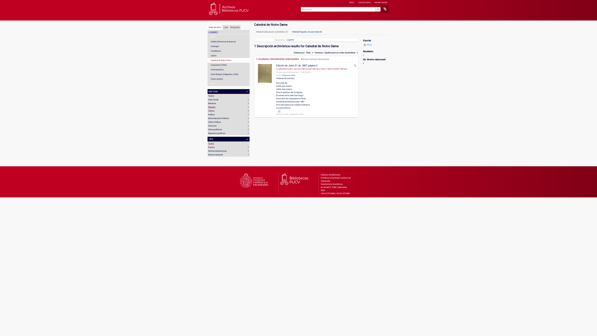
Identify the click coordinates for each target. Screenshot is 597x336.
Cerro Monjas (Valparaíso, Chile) (224, 74)
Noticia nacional (215, 155)
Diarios (211, 147)
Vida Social (213, 99)
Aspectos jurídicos (216, 133)
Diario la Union (289, 75)
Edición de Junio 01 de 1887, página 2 (296, 65)
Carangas (215, 46)
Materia (213, 91)
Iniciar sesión (381, 2)
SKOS (369, 45)
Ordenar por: (299, 52)
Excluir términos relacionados (316, 59)
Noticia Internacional (217, 151)
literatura (212, 103)
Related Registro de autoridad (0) (307, 32)
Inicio (351, 2)
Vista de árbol (215, 27)
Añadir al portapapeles (355, 65)
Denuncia (212, 126)
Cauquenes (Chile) (219, 65)
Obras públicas (215, 129)
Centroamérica (217, 70)
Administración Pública (218, 118)
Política (211, 114)
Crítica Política (214, 122)
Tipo (210, 139)
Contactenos (364, 2)
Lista (226, 27)
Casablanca (216, 51)
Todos (211, 96)
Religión (211, 107)
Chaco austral (217, 79)
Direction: (319, 52)
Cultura (211, 111)
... (213, 37)
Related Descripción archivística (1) (272, 32)
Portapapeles (385, 9)
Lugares (290, 40)
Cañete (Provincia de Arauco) (223, 42)
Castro (213, 56)
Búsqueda (235, 27)
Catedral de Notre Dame (221, 60)
